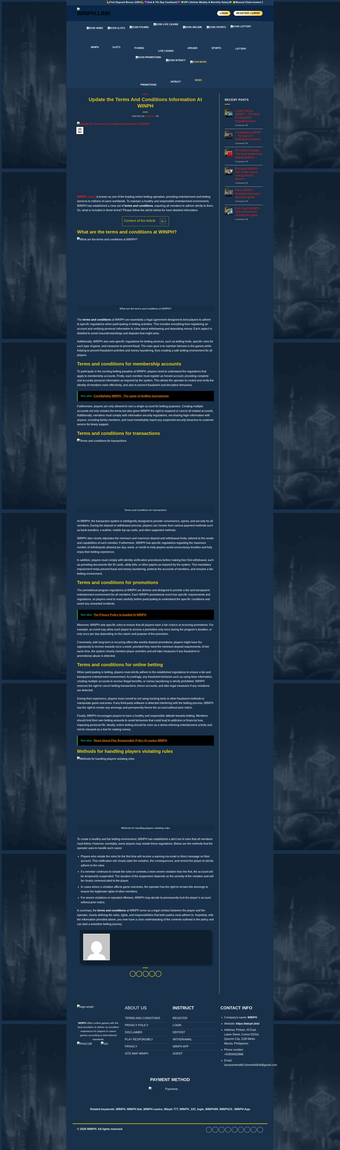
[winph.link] (94, 13)
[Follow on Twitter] (215, 1130)
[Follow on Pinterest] (222, 1130)
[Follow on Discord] (260, 1130)
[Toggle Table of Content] (161, 221)
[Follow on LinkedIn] (228, 1130)
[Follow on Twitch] (254, 1130)
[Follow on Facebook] (209, 1130)
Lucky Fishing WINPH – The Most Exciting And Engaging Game (247, 116)
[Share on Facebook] (133, 974)
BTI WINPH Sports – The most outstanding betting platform (248, 154)
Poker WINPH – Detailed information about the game (247, 193)
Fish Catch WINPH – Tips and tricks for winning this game (248, 212)
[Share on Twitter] (139, 974)
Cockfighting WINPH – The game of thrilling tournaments (248, 136)
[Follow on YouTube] (234, 1130)
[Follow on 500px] (241, 1130)
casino (86, 196)
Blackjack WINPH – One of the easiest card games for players (247, 174)
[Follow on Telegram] (247, 1130)
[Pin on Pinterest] (152, 974)
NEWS (145, 94)
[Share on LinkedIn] (158, 974)
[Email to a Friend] (146, 974)
